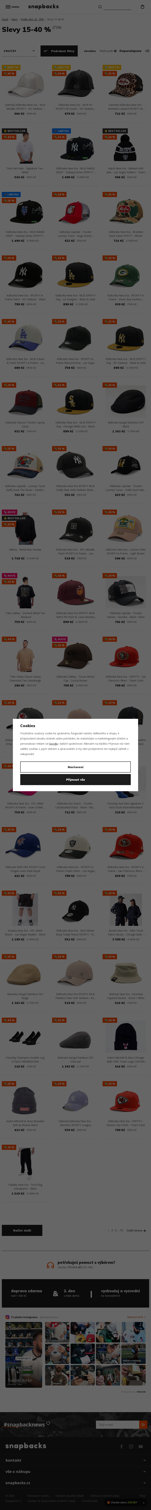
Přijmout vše (75, 779)
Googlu (53, 743)
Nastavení (75, 767)
